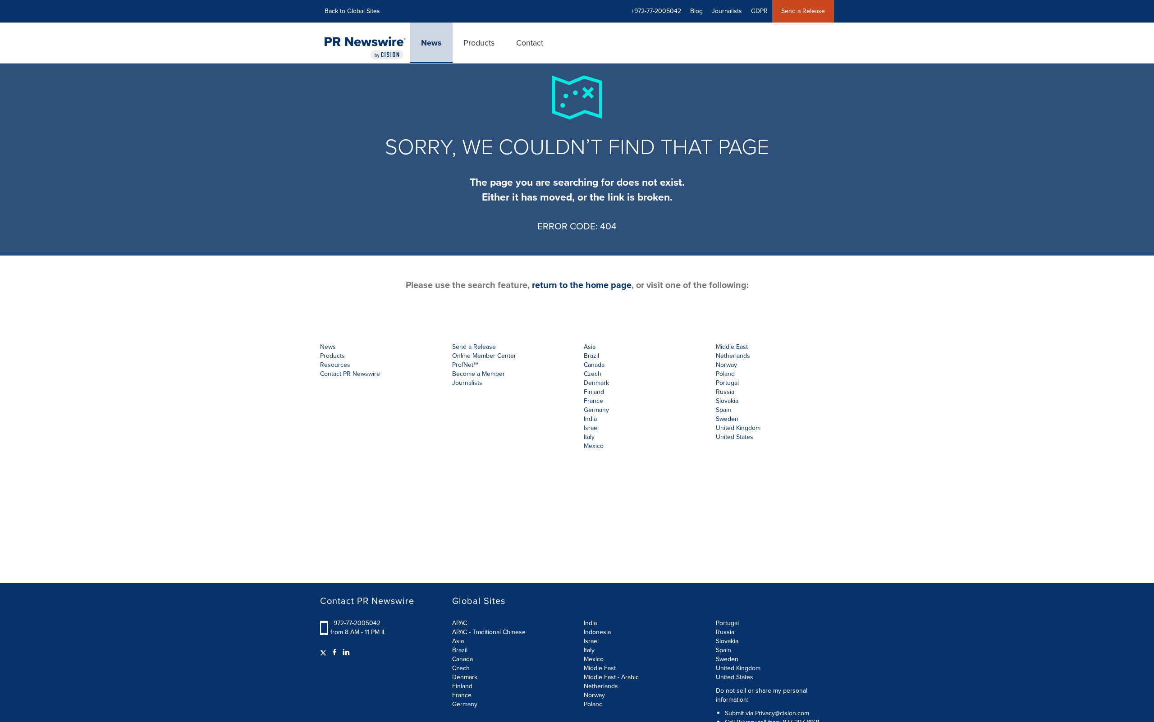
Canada (594, 365)
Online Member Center (484, 356)
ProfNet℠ (465, 365)
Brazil (591, 356)
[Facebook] (334, 652)
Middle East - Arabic (611, 677)
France (462, 695)
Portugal (727, 623)
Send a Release (803, 11)
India (590, 623)
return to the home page (582, 285)
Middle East (600, 668)
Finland (462, 686)
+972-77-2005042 (355, 623)
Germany (464, 704)
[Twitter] (324, 652)
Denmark (464, 677)
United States (734, 437)
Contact (529, 43)
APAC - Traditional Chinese (489, 632)
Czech (461, 668)
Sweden (727, 659)
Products (479, 43)
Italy (589, 650)
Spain (723, 650)
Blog (696, 11)
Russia (725, 632)
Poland (593, 704)
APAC (459, 623)
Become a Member (478, 374)
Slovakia (727, 641)
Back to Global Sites (352, 11)
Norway (594, 695)
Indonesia (597, 632)
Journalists (727, 11)
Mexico (594, 446)
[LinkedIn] (346, 652)
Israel (591, 641)
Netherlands (601, 686)
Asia (589, 347)
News (431, 43)
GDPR (759, 11)
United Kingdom (738, 428)
